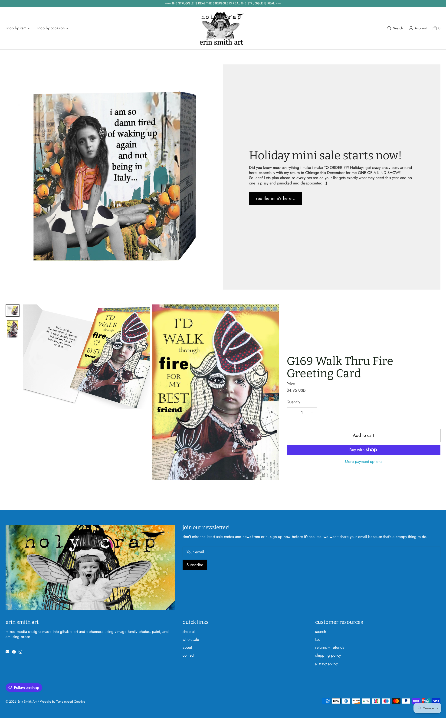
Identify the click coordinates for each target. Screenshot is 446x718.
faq (318, 639)
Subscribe (195, 565)
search (320, 631)
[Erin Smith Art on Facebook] (14, 651)
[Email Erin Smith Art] (7, 651)
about (187, 647)
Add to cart (363, 435)
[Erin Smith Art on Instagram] (20, 651)
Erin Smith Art (26, 701)
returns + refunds (329, 647)
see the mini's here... (275, 198)
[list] (151, 392)
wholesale (191, 639)
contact (188, 655)
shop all (189, 631)
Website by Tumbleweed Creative (62, 701)
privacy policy (326, 663)
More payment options (363, 461)
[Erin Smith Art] (222, 28)
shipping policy (328, 655)
